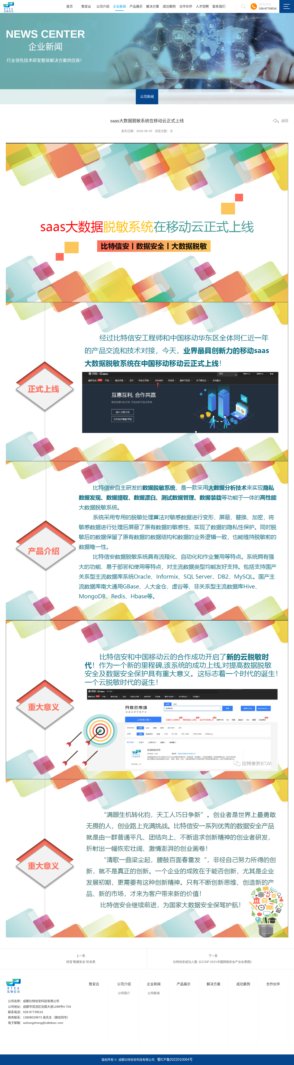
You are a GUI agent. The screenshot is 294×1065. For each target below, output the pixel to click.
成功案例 (169, 6)
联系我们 (218, 6)
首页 (69, 6)
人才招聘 (202, 6)
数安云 (86, 6)
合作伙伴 (185, 6)
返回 (284, 121)
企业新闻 (119, 6)
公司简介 (124, 993)
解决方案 (152, 6)
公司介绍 (102, 6)
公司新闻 (147, 96)
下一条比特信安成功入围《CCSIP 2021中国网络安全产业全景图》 (213, 959)
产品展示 (136, 6)
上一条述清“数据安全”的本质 (80, 959)
